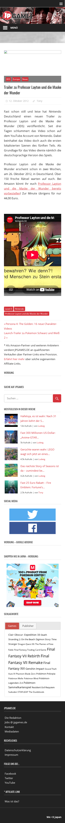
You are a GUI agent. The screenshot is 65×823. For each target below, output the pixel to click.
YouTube (10, 782)
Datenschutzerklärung (18, 750)
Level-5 (8, 308)
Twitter (9, 778)
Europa (16, 79)
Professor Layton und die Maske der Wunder (26, 313)
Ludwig (41, 425)
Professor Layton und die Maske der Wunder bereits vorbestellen (32, 188)
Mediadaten (12, 731)
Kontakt (9, 727)
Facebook (10, 773)
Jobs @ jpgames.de (16, 722)
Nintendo (19, 308)
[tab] (12, 626)
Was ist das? (12, 801)
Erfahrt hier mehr (14, 359)
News (25, 79)
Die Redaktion (13, 717)
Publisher (28, 626)
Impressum (11, 754)
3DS (8, 79)
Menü (14, 27)
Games (12, 626)
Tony (39, 101)
